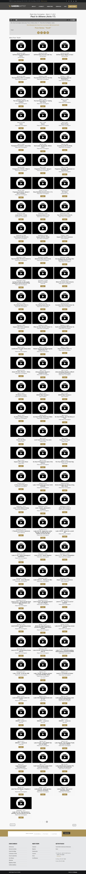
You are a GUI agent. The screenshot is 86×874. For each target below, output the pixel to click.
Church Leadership (13, 855)
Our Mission (11, 858)
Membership (34, 851)
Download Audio (55, 25)
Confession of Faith (13, 853)
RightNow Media (12, 862)
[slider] (74, 20)
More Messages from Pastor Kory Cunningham (38, 25)
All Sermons (11, 846)
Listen (21, 60)
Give (65, 6)
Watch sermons (44, 1)
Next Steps (72, 6)
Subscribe (66, 833)
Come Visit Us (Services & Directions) (63, 846)
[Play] (11, 20)
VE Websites (75, 872)
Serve (33, 855)
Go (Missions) (35, 858)
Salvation (34, 846)
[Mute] (71, 20)
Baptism (34, 849)
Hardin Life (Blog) (12, 851)
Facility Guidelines (12, 864)
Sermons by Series (12, 849)
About (34, 6)
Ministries (50, 6)
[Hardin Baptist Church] (17, 5)
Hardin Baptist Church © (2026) (14, 872)
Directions (59, 856)
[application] (43, 20)
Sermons (58, 6)
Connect (41, 6)
